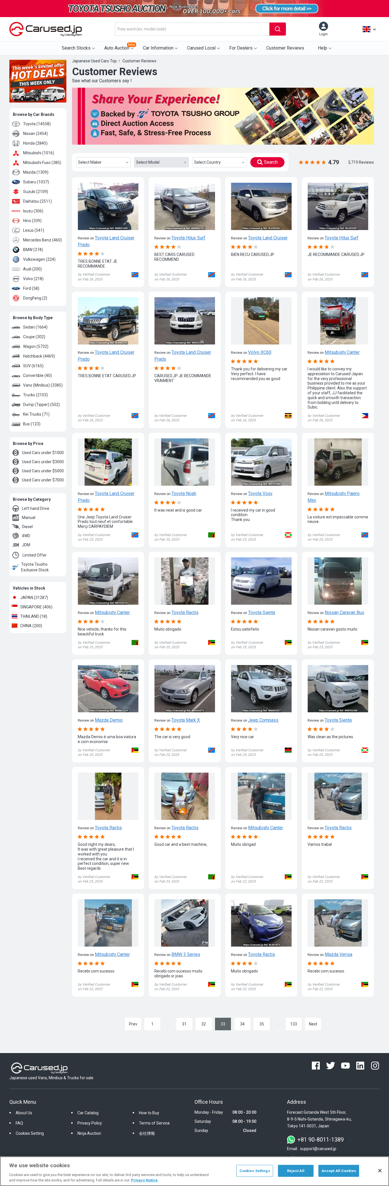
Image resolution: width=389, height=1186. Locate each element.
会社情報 (147, 1133)
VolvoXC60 (259, 352)
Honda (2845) (35, 143)
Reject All (295, 1171)
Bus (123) (31, 424)
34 (242, 1024)
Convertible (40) (37, 375)
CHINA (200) (31, 625)
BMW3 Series (185, 954)
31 (184, 1024)
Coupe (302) (34, 337)
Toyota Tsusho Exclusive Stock (35, 567)
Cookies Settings (254, 1171)
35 (261, 1024)
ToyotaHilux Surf (188, 238)
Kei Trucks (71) (36, 414)
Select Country (207, 162)
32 (203, 1024)
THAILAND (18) (33, 616)
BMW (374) (33, 249)
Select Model (147, 162)
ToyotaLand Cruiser (268, 238)
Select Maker (90, 162)
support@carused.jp (318, 1148)
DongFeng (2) (35, 298)
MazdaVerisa (338, 954)
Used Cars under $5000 (43, 471)
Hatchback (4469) (39, 356)
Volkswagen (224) (39, 259)
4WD (26, 536)
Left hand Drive (35, 508)
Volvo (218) (33, 278)
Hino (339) (32, 220)
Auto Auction (119, 47)
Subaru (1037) (36, 182)
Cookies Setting (30, 1133)
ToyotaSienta (261, 612)
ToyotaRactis (184, 612)
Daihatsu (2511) (37, 201)
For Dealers (241, 48)
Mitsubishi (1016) (38, 153)
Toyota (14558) (37, 124)
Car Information (158, 48)
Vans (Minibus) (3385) (43, 385)
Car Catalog (88, 1113)
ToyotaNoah (183, 493)
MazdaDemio (109, 720)
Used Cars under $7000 (43, 480)
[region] (194, 1171)
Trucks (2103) (35, 395)
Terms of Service (154, 1123)
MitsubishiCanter (342, 352)
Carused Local (201, 48)
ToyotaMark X (185, 720)
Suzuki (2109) (35, 191)
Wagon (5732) (35, 346)
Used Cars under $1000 (43, 452)
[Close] (380, 1170)
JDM (26, 545)
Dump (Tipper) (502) (41, 404)
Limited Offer (34, 555)
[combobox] (192, 29)
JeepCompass (263, 720)
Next (313, 1024)
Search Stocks (76, 48)
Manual (28, 517)
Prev (133, 1024)
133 (293, 1024)
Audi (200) (32, 269)
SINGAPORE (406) (36, 607)
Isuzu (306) (33, 211)
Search (271, 162)
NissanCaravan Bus (344, 612)
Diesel (27, 526)
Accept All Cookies (339, 1171)
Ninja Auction (89, 1133)
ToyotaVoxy (260, 493)
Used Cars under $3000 (43, 461)
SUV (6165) (33, 366)
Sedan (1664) (35, 327)
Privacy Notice (144, 1180)
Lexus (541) (33, 230)
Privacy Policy (89, 1123)
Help (322, 48)
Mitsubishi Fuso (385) (42, 162)
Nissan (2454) (35, 133)
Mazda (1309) (35, 172)
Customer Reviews (285, 48)
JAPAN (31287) (34, 597)
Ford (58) (31, 288)
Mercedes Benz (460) (42, 240)
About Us (24, 1113)
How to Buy (149, 1113)
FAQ (19, 1123)
